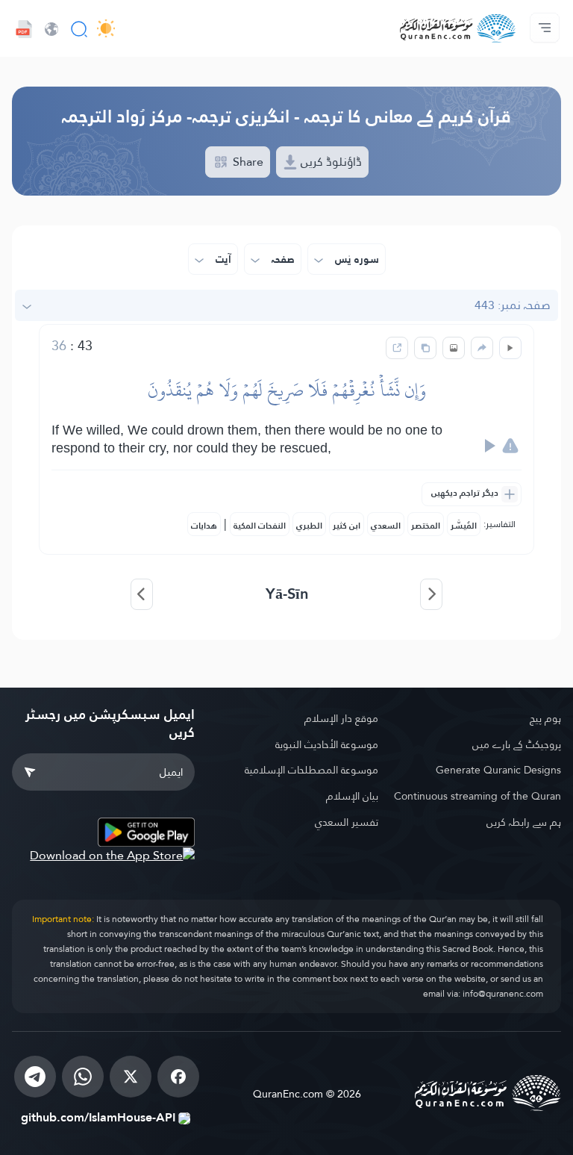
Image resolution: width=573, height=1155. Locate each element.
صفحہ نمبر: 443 (513, 305)
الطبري (309, 525)
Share (246, 161)
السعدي (386, 525)
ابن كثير (346, 525)
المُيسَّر (464, 525)
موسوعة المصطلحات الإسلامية (311, 769)
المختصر (425, 525)
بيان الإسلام (352, 796)
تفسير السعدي (346, 822)
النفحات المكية (260, 525)
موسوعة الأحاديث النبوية (326, 744)
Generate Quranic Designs (498, 769)
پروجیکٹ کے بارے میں (516, 744)
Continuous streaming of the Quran (477, 796)
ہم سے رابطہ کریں (523, 822)
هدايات (204, 525)
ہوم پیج (545, 718)
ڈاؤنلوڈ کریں (330, 161)
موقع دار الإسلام (341, 718)
